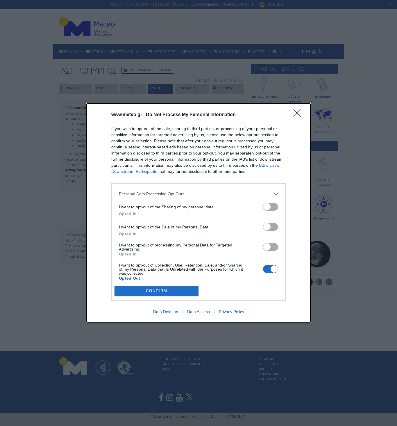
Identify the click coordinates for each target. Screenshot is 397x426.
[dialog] (198, 213)
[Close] (299, 114)
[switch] (270, 207)
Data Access (198, 311)
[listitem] (198, 194)
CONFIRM (156, 291)
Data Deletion (165, 311)
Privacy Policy (231, 311)
